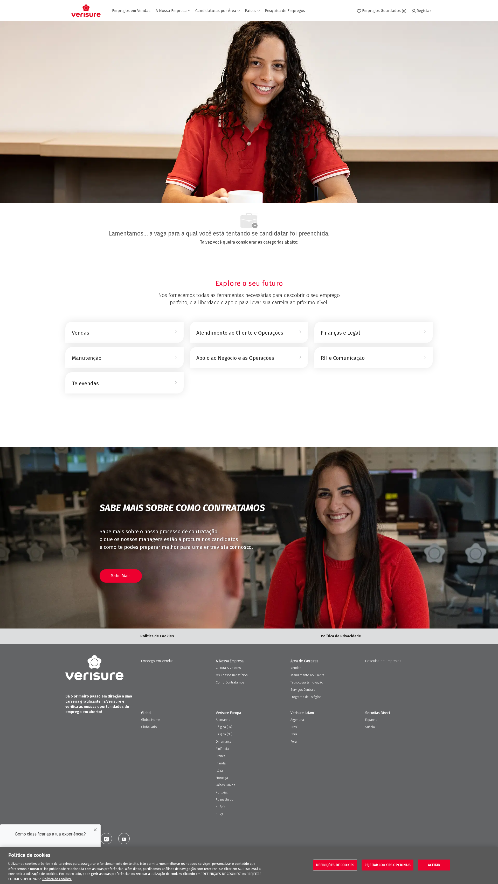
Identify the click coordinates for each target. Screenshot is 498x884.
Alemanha (223, 720)
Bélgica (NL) (224, 734)
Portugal (221, 792)
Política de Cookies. (57, 879)
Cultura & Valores (228, 668)
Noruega (222, 778)
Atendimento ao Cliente (307, 675)
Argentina (297, 720)
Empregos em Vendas (131, 11)
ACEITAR (434, 865)
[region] (249, 865)
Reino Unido (224, 800)
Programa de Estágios (305, 697)
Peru (293, 741)
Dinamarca (223, 741)
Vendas (295, 668)
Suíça (220, 814)
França (220, 756)
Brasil (294, 727)
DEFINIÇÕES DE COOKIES (335, 865)
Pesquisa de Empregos (285, 11)
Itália (219, 770)
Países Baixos (225, 785)
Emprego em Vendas (157, 661)
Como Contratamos (230, 682)
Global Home (150, 720)
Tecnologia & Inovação (306, 682)
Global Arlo (149, 727)
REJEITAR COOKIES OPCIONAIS (387, 865)
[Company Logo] (86, 10)
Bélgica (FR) (224, 727)
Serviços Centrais (302, 690)
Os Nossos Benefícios (231, 675)
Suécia (220, 807)
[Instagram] (106, 838)
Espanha (371, 720)
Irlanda (221, 763)
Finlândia (222, 749)
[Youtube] (124, 838)
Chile (294, 734)
